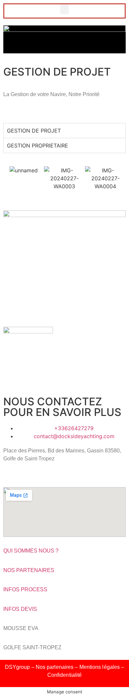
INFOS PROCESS (25, 589)
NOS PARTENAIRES (28, 570)
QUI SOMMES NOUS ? (31, 550)
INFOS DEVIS (20, 609)
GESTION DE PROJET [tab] (34, 130)
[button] (64, 9)
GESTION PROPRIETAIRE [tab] (37, 145)
